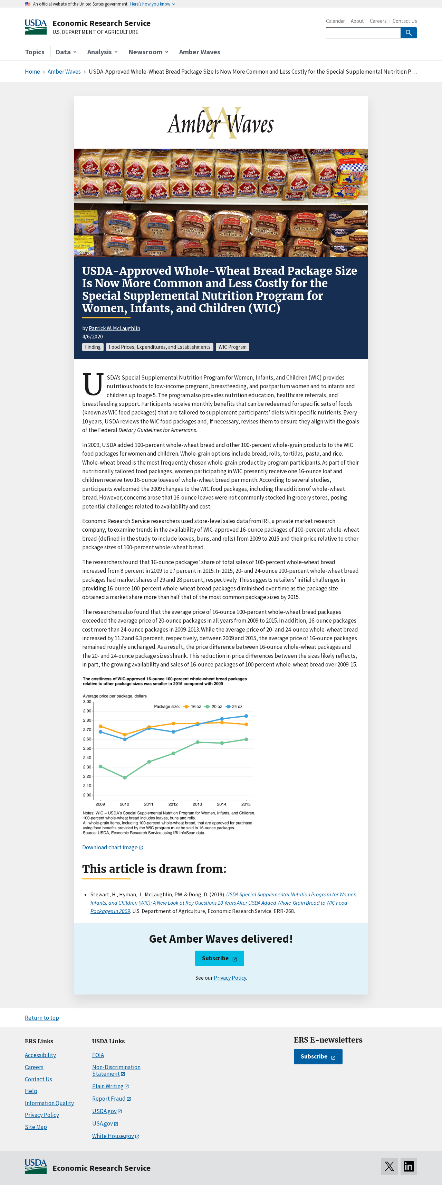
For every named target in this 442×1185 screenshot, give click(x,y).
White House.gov (113, 1136)
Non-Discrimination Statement (116, 1070)
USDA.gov (104, 1111)
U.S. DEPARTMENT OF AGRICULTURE (95, 32)
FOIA (98, 1055)
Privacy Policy (230, 977)
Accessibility (40, 1055)
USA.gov (102, 1123)
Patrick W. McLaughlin (114, 328)
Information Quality (49, 1103)
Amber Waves (199, 51)
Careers (378, 21)
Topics (35, 51)
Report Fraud (109, 1098)
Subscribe (215, 958)
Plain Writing (108, 1086)
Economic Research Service (101, 23)
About (357, 21)
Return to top (42, 1017)
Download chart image (110, 847)
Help (31, 1091)
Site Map (36, 1127)
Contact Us (405, 21)
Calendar (335, 21)
